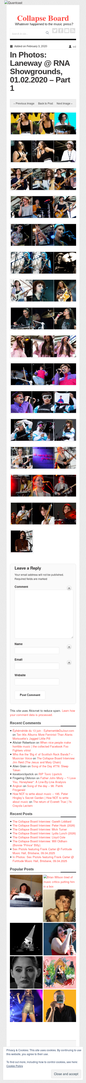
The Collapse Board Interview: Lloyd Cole (39, 837)
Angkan (17, 786)
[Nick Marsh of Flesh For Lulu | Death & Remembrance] (59, 905)
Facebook (60, 30)
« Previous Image (23, 103)
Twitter (54, 30)
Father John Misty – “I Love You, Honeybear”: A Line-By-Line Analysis (44, 780)
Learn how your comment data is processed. (42, 712)
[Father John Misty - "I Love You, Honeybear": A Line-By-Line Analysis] (59, 972)
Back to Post (45, 103)
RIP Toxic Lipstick (50, 774)
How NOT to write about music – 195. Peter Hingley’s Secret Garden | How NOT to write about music (40, 798)
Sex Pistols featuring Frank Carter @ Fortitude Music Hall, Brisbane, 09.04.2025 (42, 851)
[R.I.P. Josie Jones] (26, 972)
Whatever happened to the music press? (44, 24)
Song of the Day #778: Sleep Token (40, 768)
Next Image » (65, 103)
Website (20, 675)
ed (74, 46)
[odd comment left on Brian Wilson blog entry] (26, 891)
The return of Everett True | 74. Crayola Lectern (42, 804)
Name (18, 644)
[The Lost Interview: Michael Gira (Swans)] (59, 1006)
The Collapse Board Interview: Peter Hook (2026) (44, 825)
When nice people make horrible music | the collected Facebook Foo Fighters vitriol (42, 746)
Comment (21, 587)
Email (66, 30)
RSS (72, 30)
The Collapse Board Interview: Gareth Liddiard (42, 821)
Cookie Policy (14, 1066)
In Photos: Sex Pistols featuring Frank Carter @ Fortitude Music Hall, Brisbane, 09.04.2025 (43, 859)
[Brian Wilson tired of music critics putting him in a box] (59, 882)
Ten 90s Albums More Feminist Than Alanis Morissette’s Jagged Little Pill (43, 736)
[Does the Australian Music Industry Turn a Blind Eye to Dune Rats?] (26, 939)
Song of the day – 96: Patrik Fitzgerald (38, 788)
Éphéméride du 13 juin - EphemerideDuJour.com (43, 730)
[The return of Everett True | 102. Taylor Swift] (26, 1006)
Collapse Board (43, 17)
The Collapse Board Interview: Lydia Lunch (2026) (44, 833)
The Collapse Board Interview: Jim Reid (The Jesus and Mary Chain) (44, 760)
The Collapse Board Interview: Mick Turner (40, 829)
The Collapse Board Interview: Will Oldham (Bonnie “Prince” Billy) (40, 843)
